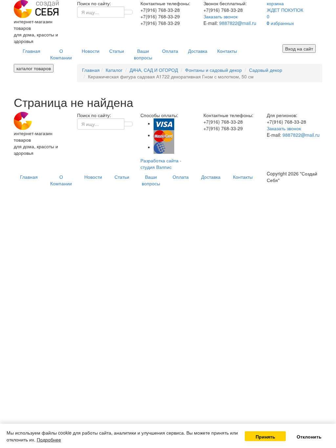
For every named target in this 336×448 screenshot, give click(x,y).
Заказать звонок (220, 16)
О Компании (61, 54)
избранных (280, 23)
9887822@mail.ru (237, 23)
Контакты (227, 51)
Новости (90, 51)
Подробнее (49, 439)
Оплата (170, 51)
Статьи (116, 51)
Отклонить (309, 436)
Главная (31, 51)
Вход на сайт (299, 48)
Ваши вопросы (143, 54)
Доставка (197, 51)
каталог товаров (33, 68)
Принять (265, 436)
